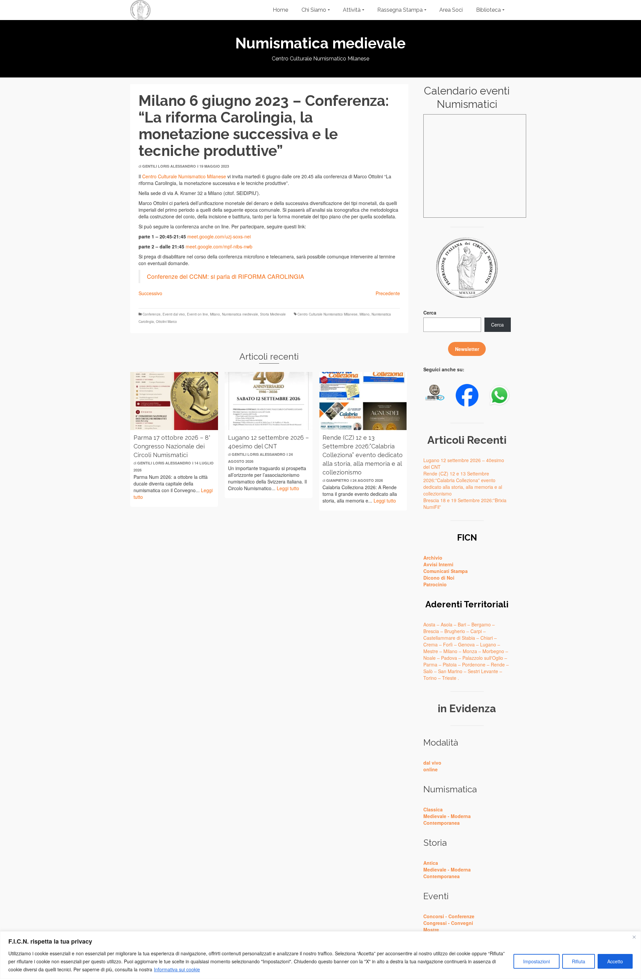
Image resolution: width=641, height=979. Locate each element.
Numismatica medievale (240, 314)
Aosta (429, 624)
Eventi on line (197, 314)
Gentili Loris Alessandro (169, 166)
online (430, 769)
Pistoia (450, 664)
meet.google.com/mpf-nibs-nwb (219, 246)
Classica (433, 809)
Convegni (462, 923)
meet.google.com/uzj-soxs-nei (219, 236)
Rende (498, 664)
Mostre (431, 929)
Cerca (429, 312)
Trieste (449, 677)
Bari (462, 624)
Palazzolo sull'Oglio (482, 657)
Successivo (150, 293)
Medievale (434, 816)
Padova (449, 657)
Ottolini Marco (166, 321)
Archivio (432, 557)
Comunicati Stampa (445, 571)
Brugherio (454, 631)
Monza (470, 651)
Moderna (461, 816)
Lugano (488, 644)
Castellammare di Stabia (449, 637)
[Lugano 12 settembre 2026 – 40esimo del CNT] (268, 401)
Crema (430, 644)
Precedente (388, 293)
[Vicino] (634, 937)
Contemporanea (441, 822)
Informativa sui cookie (177, 969)
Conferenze (152, 314)
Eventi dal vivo (174, 314)
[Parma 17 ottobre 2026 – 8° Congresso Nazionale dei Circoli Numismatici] (174, 401)
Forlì (448, 644)
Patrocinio (435, 584)
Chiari (486, 637)
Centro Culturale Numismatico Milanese (184, 176)
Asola (446, 624)
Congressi (435, 923)
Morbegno (493, 651)
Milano (215, 314)
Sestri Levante (483, 671)
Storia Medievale (273, 314)
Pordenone (473, 664)
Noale (429, 657)
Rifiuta (578, 961)
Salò (428, 671)
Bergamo (481, 624)
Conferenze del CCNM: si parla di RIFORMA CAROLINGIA (225, 276)
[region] (320, 955)
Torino (430, 677)
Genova (466, 644)
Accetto (615, 961)
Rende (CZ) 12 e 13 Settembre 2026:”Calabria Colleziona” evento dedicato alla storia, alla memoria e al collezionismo (462, 483)
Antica (430, 862)
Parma (430, 664)
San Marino (450, 671)
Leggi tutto (288, 488)
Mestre (430, 651)
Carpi (476, 631)
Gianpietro (337, 480)
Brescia (431, 631)
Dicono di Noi (438, 577)
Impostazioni (536, 961)
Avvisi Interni (438, 564)
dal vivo (432, 762)
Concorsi (433, 916)
